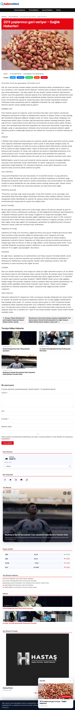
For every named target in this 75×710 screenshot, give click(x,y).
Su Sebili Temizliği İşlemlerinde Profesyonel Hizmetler (20, 581)
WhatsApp (29, 77)
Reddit (37, 77)
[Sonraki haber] (69, 493)
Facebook (20, 77)
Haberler (4, 16)
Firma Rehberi (33, 10)
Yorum (4, 393)
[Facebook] (5, 480)
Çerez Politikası (47, 10)
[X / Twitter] (10, 480)
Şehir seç (8, 462)
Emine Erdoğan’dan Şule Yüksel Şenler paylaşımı (18, 578)
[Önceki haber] (65, 493)
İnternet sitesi (6, 426)
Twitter (13, 77)
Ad (3, 411)
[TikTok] (27, 480)
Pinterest (44, 77)
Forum (58, 10)
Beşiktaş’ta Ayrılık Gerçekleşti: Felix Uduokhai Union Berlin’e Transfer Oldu (26, 583)
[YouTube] (21, 480)
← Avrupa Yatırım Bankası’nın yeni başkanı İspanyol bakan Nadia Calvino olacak (14, 320)
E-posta (5, 419)
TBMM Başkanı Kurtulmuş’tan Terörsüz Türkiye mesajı (20, 587)
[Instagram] (16, 480)
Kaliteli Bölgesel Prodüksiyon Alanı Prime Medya (18, 585)
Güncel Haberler (19, 10)
